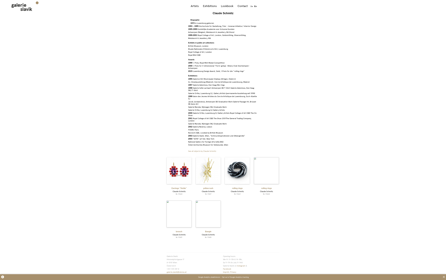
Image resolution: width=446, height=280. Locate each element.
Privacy (233, 272)
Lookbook (227, 6)
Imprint (226, 272)
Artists (195, 6)
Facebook (227, 269)
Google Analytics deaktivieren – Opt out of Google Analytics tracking (223, 277)
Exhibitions (210, 6)
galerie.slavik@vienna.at (177, 272)
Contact (243, 6)
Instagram (241, 266)
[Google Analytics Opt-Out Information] (2, 277)
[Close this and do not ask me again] (444, 277)
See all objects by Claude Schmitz (202, 151)
